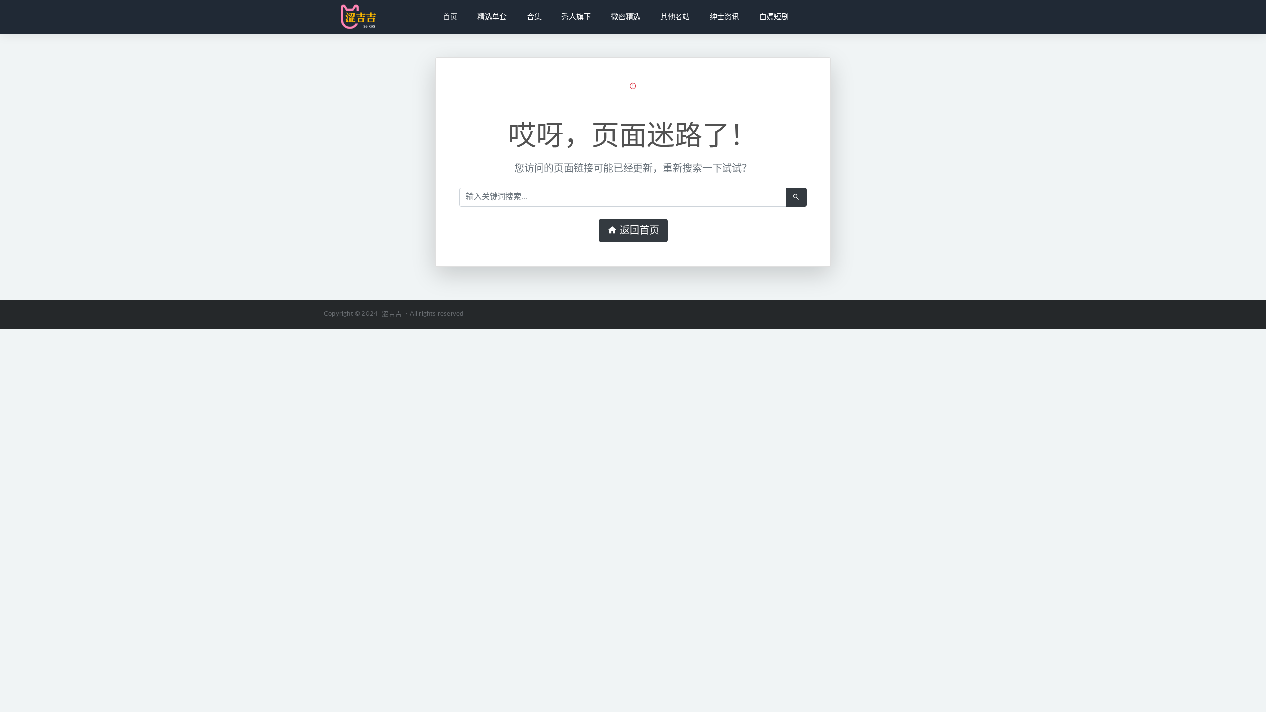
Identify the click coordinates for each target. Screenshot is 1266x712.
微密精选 (625, 17)
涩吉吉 (392, 314)
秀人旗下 (576, 17)
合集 (534, 17)
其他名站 (675, 17)
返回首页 (638, 230)
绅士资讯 (724, 17)
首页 (450, 17)
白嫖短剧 (774, 17)
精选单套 (492, 17)
